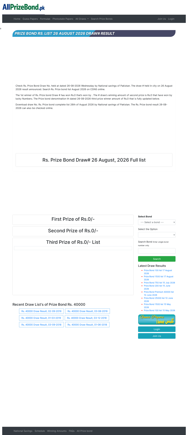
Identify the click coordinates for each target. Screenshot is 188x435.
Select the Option (147, 229)
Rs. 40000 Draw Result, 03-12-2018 (87, 317)
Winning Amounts (57, 430)
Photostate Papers (63, 18)
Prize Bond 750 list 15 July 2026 (159, 282)
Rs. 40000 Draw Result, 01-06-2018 (87, 324)
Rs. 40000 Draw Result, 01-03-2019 (41, 317)
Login (171, 18)
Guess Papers (30, 18)
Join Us (161, 18)
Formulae (45, 18)
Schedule (40, 430)
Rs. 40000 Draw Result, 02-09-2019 (41, 311)
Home (17, 18)
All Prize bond (84, 430)
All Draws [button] (81, 18)
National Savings (23, 430)
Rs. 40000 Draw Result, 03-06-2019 (88, 311)
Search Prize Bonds (102, 18)
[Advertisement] (94, 60)
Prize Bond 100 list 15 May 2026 (159, 310)
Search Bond (153, 243)
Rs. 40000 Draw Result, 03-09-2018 (41, 324)
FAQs (71, 430)
